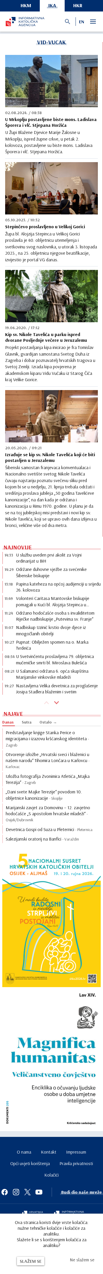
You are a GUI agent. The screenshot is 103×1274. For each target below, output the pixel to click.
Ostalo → (48, 722)
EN (81, 21)
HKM (26, 5)
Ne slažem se (82, 1260)
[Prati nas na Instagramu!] (16, 1192)
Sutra (26, 722)
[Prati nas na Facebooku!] (4, 1192)
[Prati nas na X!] (27, 1192)
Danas (8, 722)
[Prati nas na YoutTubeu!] (38, 1192)
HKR (77, 5)
